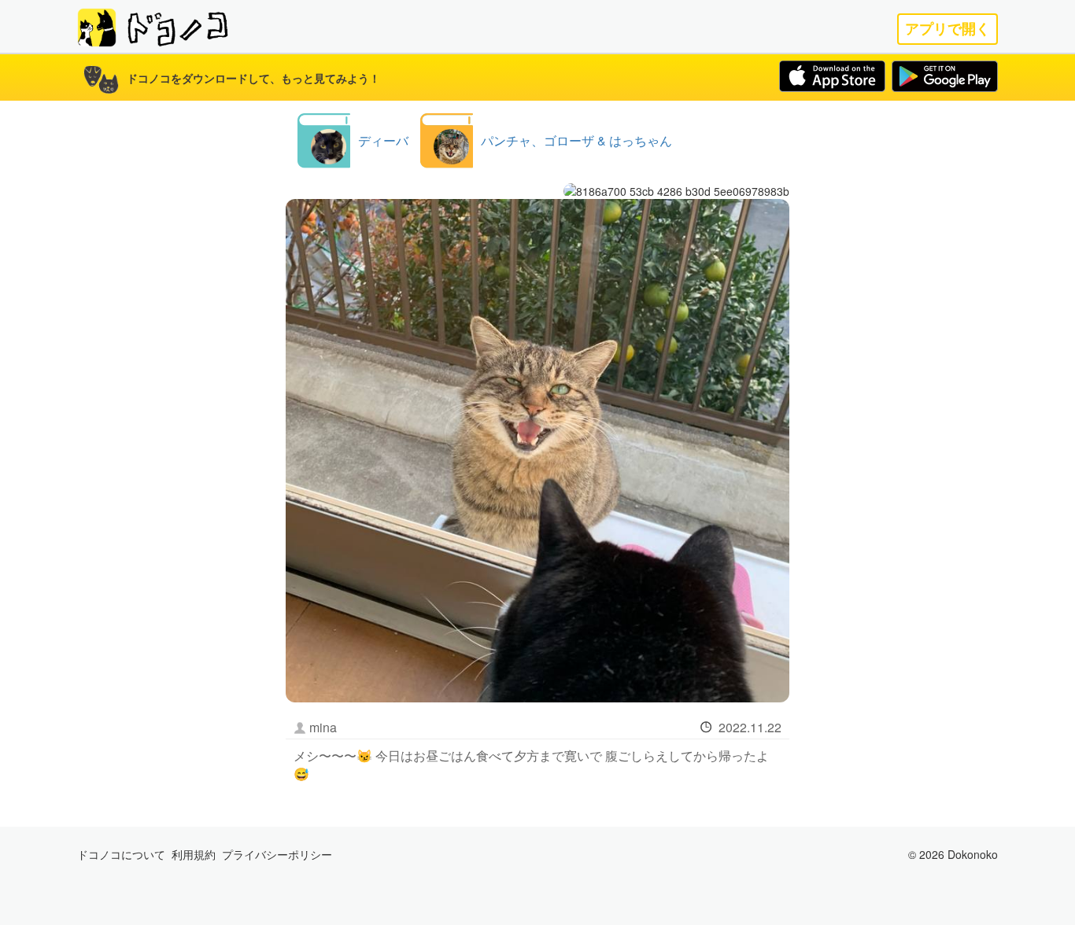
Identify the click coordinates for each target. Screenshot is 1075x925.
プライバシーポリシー (277, 854)
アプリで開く (947, 29)
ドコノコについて (121, 854)
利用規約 (194, 854)
